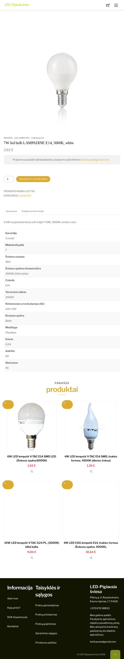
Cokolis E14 (37, 138)
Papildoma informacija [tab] (33, 211)
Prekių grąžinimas (45, 623)
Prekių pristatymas (46, 614)
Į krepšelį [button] (67, 404)
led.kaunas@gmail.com (95, 159)
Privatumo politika (45, 642)
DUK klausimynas (17, 617)
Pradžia (8, 138)
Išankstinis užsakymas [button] (8, 404)
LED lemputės (22, 138)
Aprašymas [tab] (11, 211)
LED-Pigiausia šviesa (89, 654)
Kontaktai (12, 626)
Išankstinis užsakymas (33, 179)
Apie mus (12, 598)
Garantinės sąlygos (46, 633)
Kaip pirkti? (13, 607)
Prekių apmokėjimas (47, 605)
